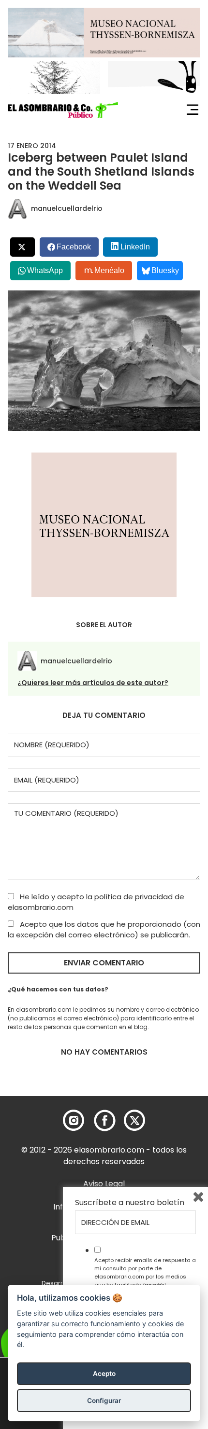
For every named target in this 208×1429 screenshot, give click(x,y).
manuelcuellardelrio (67, 208)
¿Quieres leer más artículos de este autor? (92, 682)
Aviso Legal (104, 1183)
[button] (63, 110)
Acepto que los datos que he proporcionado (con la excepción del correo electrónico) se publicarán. (104, 929)
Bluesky (165, 270)
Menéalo (109, 270)
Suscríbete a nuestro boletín (129, 1203)
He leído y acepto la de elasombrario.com (96, 902)
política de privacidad (134, 897)
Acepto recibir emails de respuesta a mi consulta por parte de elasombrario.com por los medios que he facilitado (145, 1272)
